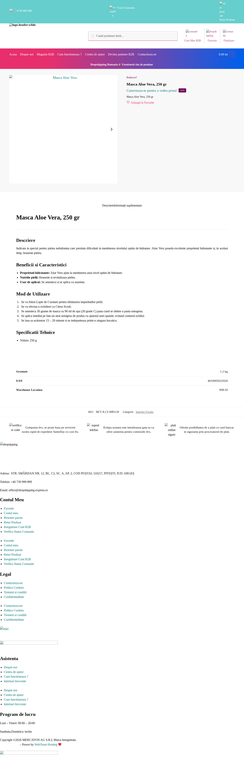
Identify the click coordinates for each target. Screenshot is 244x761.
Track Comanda (125, 7)
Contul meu (11, 513)
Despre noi (10, 667)
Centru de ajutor (14, 672)
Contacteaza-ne (13, 583)
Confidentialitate (14, 596)
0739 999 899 (24, 10)
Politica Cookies (14, 587)
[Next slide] (111, 129)
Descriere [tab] (108, 205)
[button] (227, 54)
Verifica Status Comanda (19, 531)
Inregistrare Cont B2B (17, 527)
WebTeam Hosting (46, 744)
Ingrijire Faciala (144, 412)
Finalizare (229, 40)
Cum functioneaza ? (16, 676)
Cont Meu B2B (192, 40)
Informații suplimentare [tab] (128, 205)
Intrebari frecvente (15, 681)
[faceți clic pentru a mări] (63, 129)
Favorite (212, 40)
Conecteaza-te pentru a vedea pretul (152, 90)
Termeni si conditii (15, 592)
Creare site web (9, 744)
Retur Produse (227, 19)
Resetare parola (13, 517)
